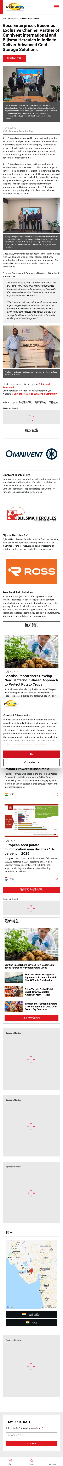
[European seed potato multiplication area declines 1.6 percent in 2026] (31, 842)
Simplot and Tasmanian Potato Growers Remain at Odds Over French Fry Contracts (41, 1006)
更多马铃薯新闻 (31, 1017)
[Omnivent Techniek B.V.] (31, 467)
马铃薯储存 (40, 402)
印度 (34, 1322)
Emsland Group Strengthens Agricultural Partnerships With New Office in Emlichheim (41, 977)
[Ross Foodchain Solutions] (31, 587)
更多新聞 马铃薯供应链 (32, 889)
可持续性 (53, 402)
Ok (31, 754)
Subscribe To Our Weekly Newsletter (23, 1428)
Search (31, 1464)
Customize (29, 762)
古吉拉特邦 (35, 1314)
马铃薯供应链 (25, 402)
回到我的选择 (14, 58)
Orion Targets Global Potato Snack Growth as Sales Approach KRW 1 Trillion (39, 992)
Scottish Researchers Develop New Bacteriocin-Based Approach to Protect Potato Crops (30, 966)
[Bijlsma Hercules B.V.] (31, 525)
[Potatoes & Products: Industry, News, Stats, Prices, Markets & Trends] (15, 7)
